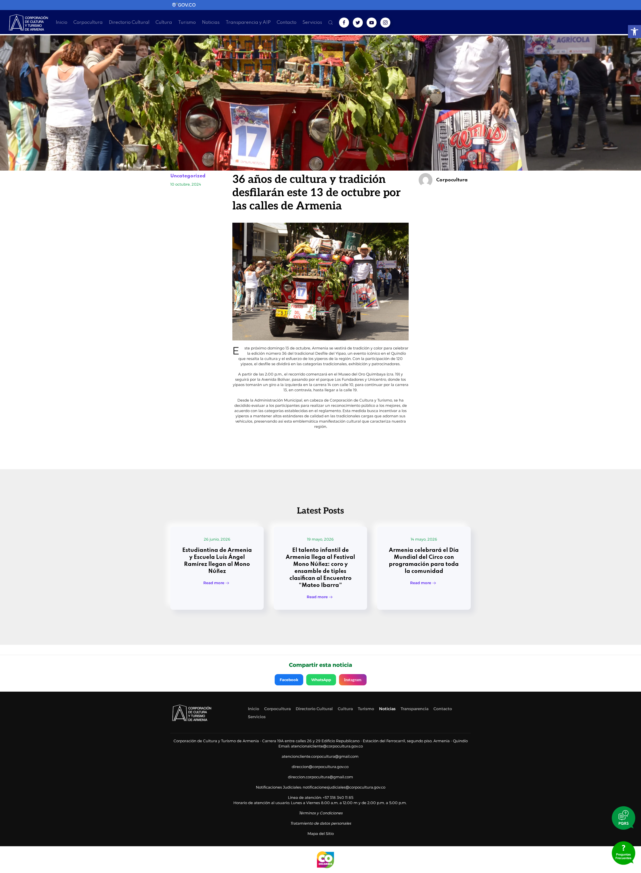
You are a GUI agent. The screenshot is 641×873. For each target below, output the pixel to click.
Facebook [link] (289, 679)
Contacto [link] (286, 22)
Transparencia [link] (414, 708)
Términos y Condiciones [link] (321, 813)
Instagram (353, 680)
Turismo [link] (187, 22)
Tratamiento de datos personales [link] (320, 823)
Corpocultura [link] (88, 22)
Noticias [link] (211, 22)
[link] (634, 31)
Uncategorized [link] (188, 176)
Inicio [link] (61, 22)
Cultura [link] (163, 22)
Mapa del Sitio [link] (320, 833)
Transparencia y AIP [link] (248, 22)
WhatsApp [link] (321, 679)
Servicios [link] (312, 22)
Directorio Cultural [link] (129, 22)
